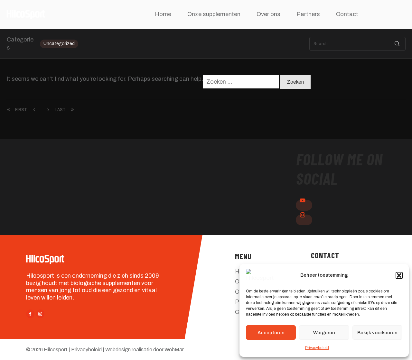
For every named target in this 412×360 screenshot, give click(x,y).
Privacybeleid (317, 348)
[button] (399, 275)
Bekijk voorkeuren (377, 332)
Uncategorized (59, 43)
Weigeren (324, 332)
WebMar (174, 349)
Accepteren (271, 332)
